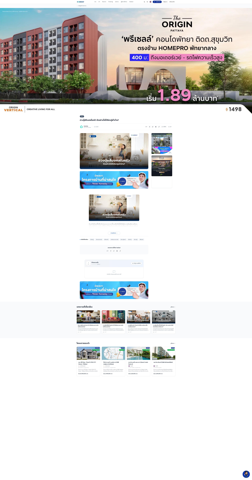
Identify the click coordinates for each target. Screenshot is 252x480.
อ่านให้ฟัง (164, 126)
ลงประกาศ (158, 2)
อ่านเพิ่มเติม (113, 233)
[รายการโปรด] (147, 2)
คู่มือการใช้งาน (124, 2)
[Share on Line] (156, 126)
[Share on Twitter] (152, 126)
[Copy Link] (159, 126)
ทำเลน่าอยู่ (110, 2)
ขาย (95, 2)
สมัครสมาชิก (172, 2)
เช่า (99, 2)
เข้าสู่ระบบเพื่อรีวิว (137, 263)
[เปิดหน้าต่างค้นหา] (144, 2)
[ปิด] (249, 470)
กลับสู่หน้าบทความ (82, 6)
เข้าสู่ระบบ (165, 2)
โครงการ (104, 2)
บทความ (117, 2)
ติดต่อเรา (131, 2)
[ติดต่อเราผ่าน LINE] (246, 474)
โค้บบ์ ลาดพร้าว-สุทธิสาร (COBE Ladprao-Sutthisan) (111, 363)
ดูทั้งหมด (172, 307)
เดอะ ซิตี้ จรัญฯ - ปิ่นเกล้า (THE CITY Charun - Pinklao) (87, 363)
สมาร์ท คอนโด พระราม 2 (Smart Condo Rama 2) (138, 363)
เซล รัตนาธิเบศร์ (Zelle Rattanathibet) (163, 362)
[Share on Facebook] (149, 126)
